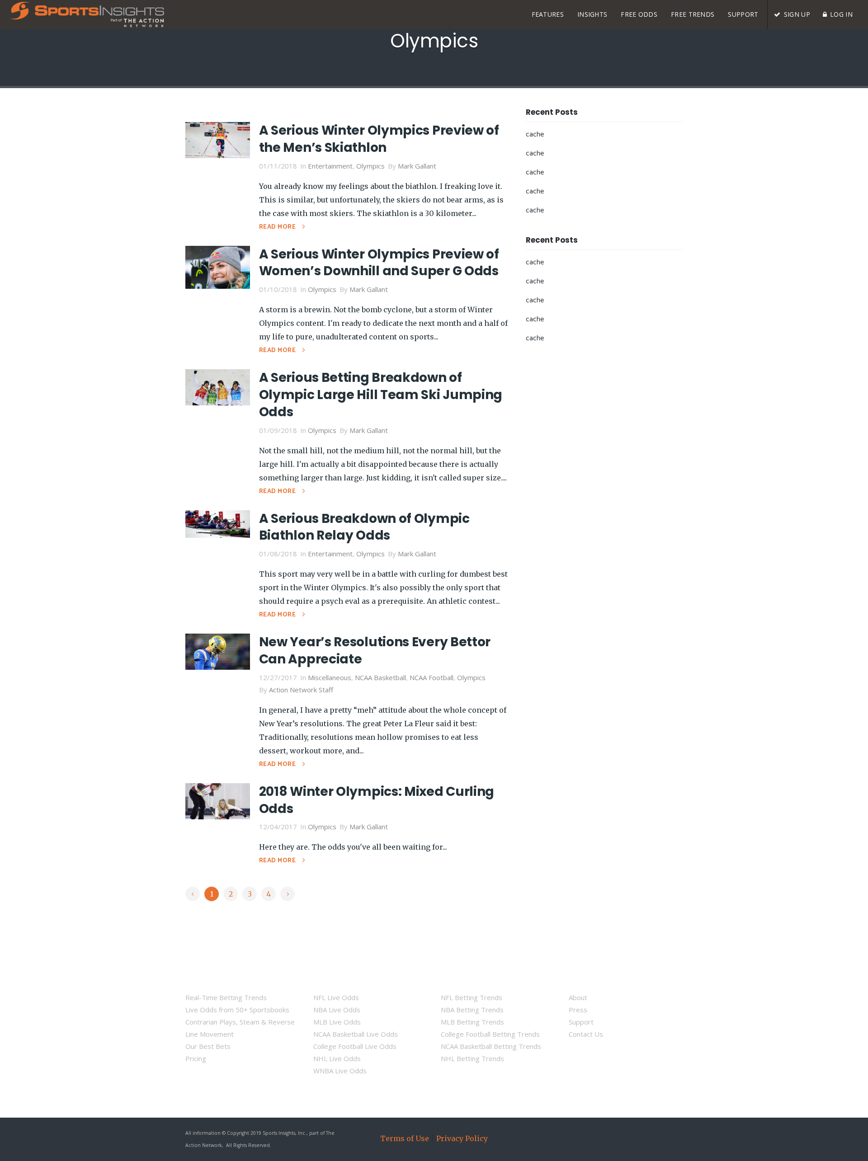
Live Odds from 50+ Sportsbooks (237, 1009)
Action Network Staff (301, 689)
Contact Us (586, 1034)
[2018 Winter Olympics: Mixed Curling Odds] (217, 800)
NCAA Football (431, 677)
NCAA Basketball (380, 677)
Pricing (195, 1058)
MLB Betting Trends (472, 1021)
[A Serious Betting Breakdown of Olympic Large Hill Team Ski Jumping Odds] (217, 386)
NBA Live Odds (336, 1009)
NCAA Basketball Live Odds (355, 1034)
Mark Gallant (417, 165)
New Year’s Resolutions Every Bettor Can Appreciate (375, 650)
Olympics (370, 165)
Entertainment (330, 165)
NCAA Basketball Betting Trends (491, 1046)
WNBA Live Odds (340, 1070)
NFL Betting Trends (471, 997)
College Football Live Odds (354, 1046)
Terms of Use (404, 1138)
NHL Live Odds (337, 1058)
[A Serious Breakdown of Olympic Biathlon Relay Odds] (217, 522)
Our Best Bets (208, 1046)
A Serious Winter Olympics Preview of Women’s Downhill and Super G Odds (379, 262)
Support (581, 1021)
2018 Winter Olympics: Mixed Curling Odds (377, 800)
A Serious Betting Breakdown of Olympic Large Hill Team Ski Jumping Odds (381, 395)
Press (578, 1009)
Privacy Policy (462, 1138)
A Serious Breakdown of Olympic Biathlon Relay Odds (364, 527)
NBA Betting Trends (472, 1009)
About (578, 997)
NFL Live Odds (336, 997)
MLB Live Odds (337, 1021)
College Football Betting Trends (490, 1034)
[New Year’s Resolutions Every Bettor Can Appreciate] (217, 650)
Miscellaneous (329, 677)
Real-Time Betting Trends (226, 997)
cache (535, 134)
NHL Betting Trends (472, 1058)
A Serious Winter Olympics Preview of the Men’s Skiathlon (379, 139)
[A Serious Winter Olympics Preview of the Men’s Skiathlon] (217, 139)
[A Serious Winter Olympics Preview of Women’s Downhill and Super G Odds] (217, 266)
